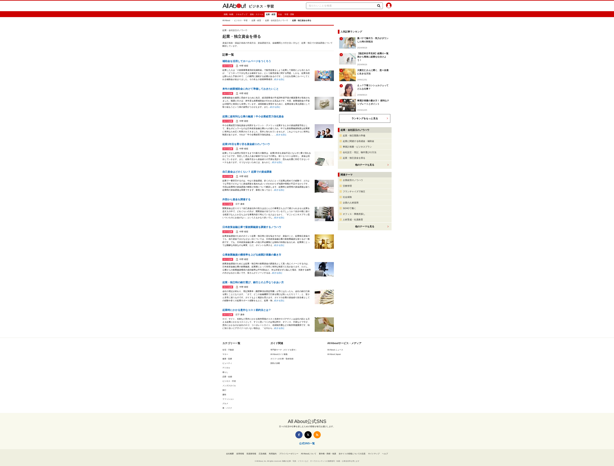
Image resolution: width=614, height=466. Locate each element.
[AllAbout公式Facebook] (299, 434)
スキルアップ (241, 14)
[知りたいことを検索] (378, 6)
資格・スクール (256, 14)
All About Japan (334, 354)
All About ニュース (335, 350)
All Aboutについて (308, 454)
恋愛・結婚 (227, 377)
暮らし (225, 372)
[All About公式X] (308, 434)
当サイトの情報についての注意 (352, 454)
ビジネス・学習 (261, 6)
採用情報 (240, 454)
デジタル (226, 368)
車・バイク (227, 408)
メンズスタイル (229, 385)
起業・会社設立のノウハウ (276, 20)
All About (226, 20)
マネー (225, 354)
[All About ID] (389, 6)
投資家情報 (251, 454)
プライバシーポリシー (288, 454)
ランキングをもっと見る (365, 118)
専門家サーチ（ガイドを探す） (283, 350)
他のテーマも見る (364, 226)
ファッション (228, 399)
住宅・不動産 (228, 350)
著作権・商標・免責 (327, 454)
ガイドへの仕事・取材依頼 (281, 359)
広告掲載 (262, 454)
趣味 (224, 394)
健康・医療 (227, 359)
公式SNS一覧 (307, 443)
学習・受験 (289, 14)
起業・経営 (271, 14)
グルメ (225, 403)
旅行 (224, 390)
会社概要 (230, 454)
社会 (280, 14)
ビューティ (227, 363)
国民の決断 (275, 363)
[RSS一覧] (317, 434)
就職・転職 (228, 14)
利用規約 (273, 454)
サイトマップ (374, 454)
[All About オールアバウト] (234, 6)
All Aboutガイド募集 (279, 354)
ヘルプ (385, 454)
